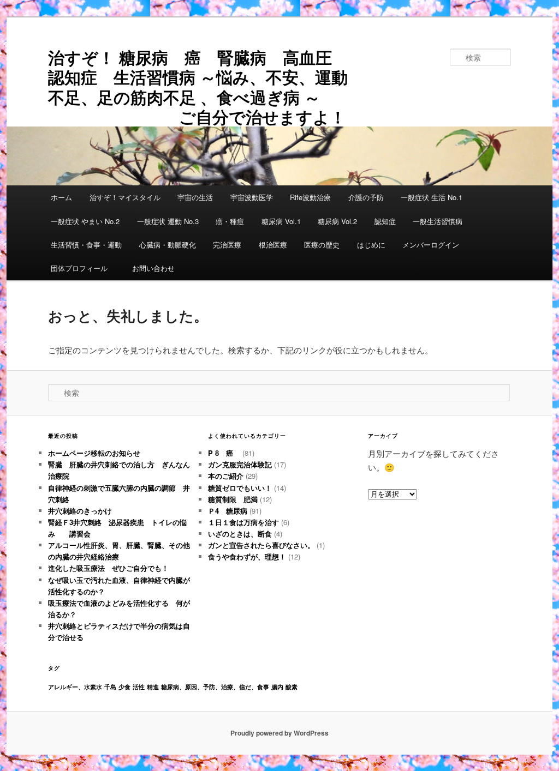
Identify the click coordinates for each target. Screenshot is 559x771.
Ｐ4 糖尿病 (227, 510)
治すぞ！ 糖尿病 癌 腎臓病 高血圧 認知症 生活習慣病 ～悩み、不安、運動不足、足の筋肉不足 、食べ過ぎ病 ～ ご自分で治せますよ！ (205, 86)
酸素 (292, 687)
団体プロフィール (83, 268)
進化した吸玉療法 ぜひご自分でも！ (112, 568)
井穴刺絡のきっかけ (80, 510)
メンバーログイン (430, 244)
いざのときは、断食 (240, 533)
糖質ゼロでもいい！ (240, 488)
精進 (153, 687)
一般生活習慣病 (437, 221)
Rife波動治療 (310, 197)
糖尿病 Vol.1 (281, 221)
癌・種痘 (230, 221)
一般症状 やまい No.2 (85, 221)
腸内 (277, 687)
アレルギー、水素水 (75, 687)
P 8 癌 (224, 453)
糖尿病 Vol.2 (337, 221)
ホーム (61, 197)
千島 (110, 687)
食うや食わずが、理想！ (247, 556)
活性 (139, 687)
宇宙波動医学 (251, 197)
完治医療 (227, 244)
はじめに (371, 244)
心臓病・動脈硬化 (167, 244)
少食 (124, 687)
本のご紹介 (225, 476)
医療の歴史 (322, 244)
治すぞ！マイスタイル (125, 197)
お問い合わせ (153, 268)
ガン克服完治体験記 (240, 464)
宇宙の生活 (195, 197)
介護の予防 (366, 197)
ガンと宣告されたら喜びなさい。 (261, 545)
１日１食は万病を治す (243, 522)
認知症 (385, 221)
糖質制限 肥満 (233, 499)
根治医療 (273, 244)
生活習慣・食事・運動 (86, 244)
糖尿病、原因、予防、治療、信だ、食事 (215, 687)
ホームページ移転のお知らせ (94, 453)
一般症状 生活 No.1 (431, 197)
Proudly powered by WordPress (279, 733)
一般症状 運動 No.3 (168, 221)
